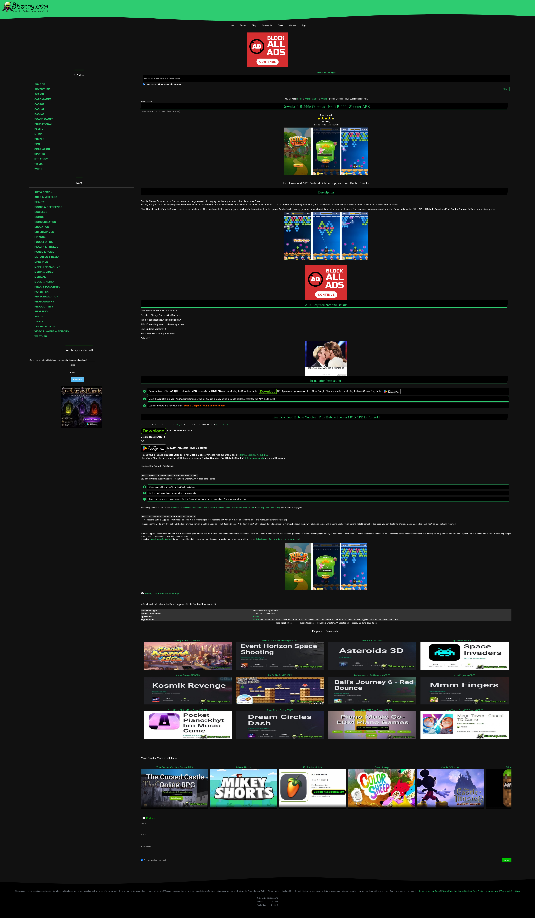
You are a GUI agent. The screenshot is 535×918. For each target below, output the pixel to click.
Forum (243, 25)
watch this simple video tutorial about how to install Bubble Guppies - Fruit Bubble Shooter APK (212, 507)
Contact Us (267, 25)
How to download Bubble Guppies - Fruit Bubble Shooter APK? (169, 475)
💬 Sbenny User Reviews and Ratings (160, 593)
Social (280, 25)
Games (292, 25)
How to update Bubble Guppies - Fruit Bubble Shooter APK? (168, 516)
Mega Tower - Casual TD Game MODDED (464, 710)
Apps (304, 25)
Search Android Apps (326, 72)
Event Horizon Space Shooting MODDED (280, 640)
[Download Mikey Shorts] (243, 788)
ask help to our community (268, 507)
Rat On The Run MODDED (280, 675)
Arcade (256, 616)
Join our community (254, 458)
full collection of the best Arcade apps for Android (277, 539)
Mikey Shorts (243, 767)
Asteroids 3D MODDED (372, 640)
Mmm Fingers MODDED (464, 675)
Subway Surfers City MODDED (187, 640)
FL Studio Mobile (312, 767)
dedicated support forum (429, 891)
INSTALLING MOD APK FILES (253, 454)
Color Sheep (382, 767)
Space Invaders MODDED (464, 640)
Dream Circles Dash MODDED (280, 710)
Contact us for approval (488, 891)
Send (506, 860)
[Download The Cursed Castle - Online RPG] (174, 788)
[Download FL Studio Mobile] (312, 788)
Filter (505, 89)
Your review (146, 846)
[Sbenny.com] (25, 6)
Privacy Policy (447, 891)
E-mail (143, 834)
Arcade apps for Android (161, 539)
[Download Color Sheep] (381, 788)
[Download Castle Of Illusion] (450, 788)
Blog (254, 25)
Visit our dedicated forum (224, 425)
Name (143, 823)
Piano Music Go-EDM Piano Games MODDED (372, 710)
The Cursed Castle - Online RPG (174, 767)
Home (231, 25)
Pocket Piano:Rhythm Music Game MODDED (188, 710)
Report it (180, 425)
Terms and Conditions (510, 891)
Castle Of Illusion (450, 767)
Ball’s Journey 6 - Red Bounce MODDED (372, 675)
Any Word (177, 84)
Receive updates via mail (155, 860)
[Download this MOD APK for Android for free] (153, 430)
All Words (165, 84)
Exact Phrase (151, 84)
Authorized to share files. (466, 891)
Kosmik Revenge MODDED (188, 675)
